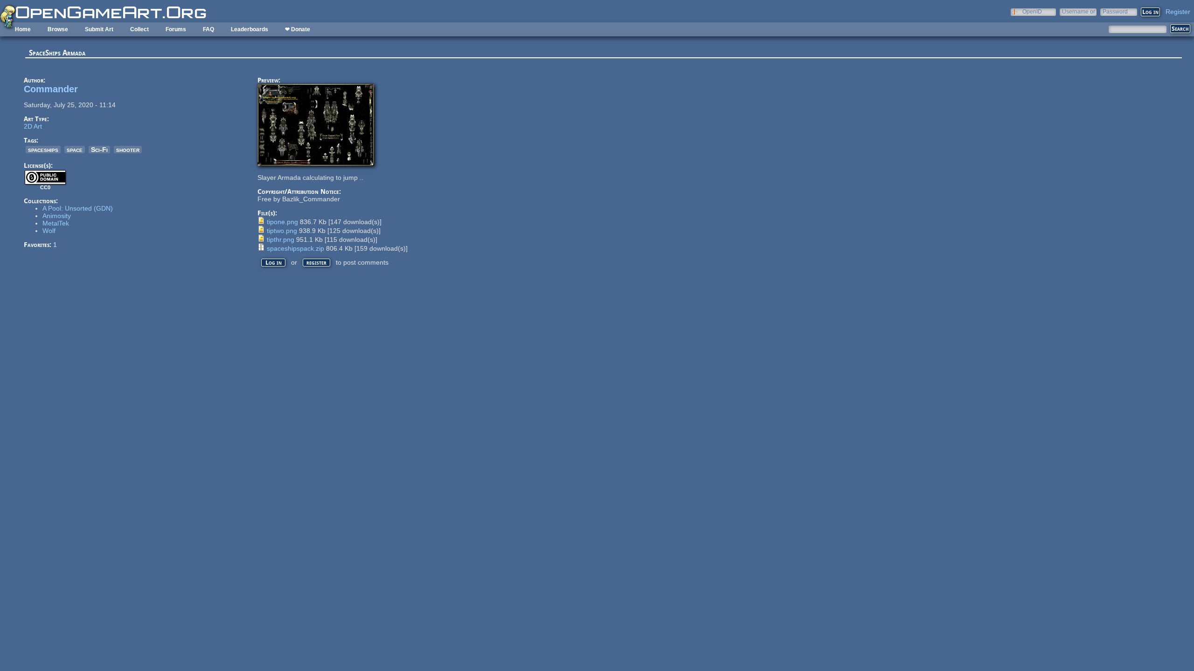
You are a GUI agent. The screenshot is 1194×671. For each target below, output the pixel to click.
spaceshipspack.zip (295, 248)
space (75, 149)
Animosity (56, 215)
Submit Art (99, 29)
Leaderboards (249, 29)
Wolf (49, 230)
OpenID (1032, 11)
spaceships (43, 149)
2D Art (33, 126)
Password (1115, 11)
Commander (51, 89)
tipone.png (282, 222)
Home (23, 29)
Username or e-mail (1078, 11)
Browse (58, 29)
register (316, 262)
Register (1178, 11)
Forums (176, 29)
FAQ (208, 29)
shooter (127, 149)
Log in (273, 262)
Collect (139, 29)
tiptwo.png (282, 230)
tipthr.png (280, 239)
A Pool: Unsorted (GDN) (77, 208)
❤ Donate (297, 29)
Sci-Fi (99, 149)
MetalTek (55, 223)
